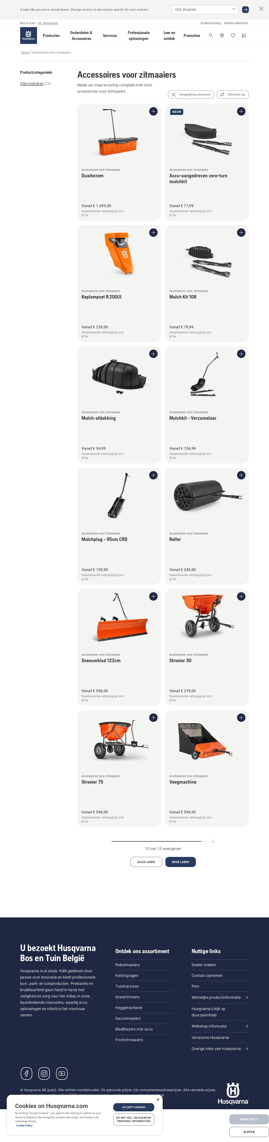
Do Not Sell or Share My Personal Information (133, 1119)
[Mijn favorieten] (233, 35)
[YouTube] (61, 1073)
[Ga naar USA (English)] (245, 9)
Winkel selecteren (236, 23)
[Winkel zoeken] (222, 35)
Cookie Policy (24, 1125)
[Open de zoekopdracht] (211, 35)
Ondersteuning (210, 23)
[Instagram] (44, 1073)
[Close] (158, 1099)
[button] (51, 35)
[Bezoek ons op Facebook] (26, 1073)
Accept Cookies (133, 1107)
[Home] (28, 35)
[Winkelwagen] (244, 35)
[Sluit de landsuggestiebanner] (261, 8)
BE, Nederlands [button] (48, 23)
